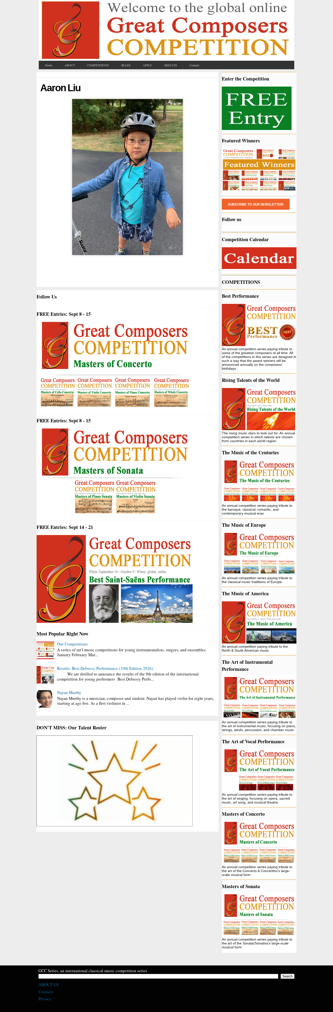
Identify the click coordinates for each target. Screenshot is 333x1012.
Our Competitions (72, 644)
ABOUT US (49, 984)
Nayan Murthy (69, 692)
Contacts (46, 991)
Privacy (45, 999)
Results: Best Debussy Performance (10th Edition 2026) (105, 668)
